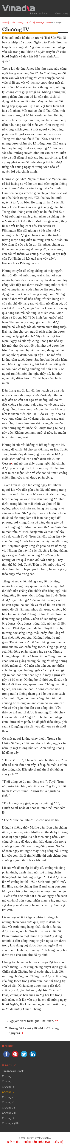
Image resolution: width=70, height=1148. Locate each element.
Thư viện (6, 22)
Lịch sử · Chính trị (39, 13)
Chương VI (8, 1102)
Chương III (8, 1086)
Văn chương (61, 13)
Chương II (7, 1081)
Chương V (7, 1097)
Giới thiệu (13, 1142)
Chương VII (8, 1107)
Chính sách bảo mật (37, 1142)
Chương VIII (9, 1113)
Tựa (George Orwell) (13, 1071)
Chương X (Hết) (10, 1123)
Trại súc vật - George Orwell (38, 22)
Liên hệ (58, 1142)
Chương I (7, 1076)
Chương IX (8, 1118)
